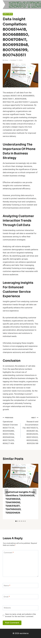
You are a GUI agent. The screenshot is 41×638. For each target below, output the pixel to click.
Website (7, 608)
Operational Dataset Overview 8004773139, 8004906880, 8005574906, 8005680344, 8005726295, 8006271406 (10, 431)
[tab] (16, 521)
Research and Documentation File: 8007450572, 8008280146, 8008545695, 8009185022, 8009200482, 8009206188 (30, 431)
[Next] (34, 491)
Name (7, 585)
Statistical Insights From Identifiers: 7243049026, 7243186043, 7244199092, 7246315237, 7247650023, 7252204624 (20, 502)
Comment (9, 552)
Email (7, 596)
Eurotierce (7, 14)
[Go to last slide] (6, 491)
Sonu (6, 60)
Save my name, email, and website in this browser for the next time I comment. (20, 615)
